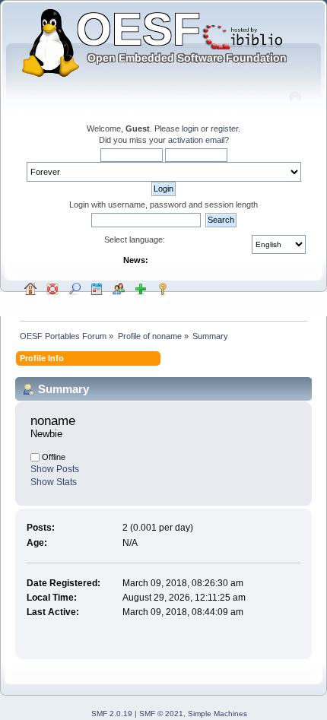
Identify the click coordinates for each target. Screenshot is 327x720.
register (224, 128)
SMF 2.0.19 (111, 713)
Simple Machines (217, 713)
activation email (196, 139)
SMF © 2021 (161, 713)
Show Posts (54, 469)
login (190, 128)
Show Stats (53, 482)
